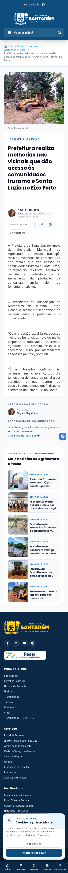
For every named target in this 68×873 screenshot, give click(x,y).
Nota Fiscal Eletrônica (16, 811)
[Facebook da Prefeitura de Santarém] (7, 643)
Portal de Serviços (14, 735)
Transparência (12, 696)
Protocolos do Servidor (16, 767)
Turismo (8, 702)
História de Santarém (15, 686)
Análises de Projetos (15, 777)
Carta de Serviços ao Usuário (20, 751)
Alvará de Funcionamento (18, 746)
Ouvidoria (9, 707)
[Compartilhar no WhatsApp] (33, 224)
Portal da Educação (14, 681)
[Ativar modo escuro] (43, 4)
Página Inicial (16, 46)
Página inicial (11, 675)
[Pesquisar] (59, 32)
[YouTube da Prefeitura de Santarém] (24, 643)
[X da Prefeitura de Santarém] (16, 643)
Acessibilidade (31, 4)
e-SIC (7, 712)
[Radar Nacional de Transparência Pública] (25, 655)
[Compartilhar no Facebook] (41, 224)
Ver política (34, 843)
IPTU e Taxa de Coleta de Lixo (20, 740)
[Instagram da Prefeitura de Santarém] (32, 643)
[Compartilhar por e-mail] (50, 224)
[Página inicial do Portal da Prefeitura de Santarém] (34, 19)
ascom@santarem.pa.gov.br (24, 435)
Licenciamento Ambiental (18, 795)
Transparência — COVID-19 (19, 717)
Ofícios (8, 761)
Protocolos (10, 772)
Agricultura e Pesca (14, 49)
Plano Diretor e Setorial (17, 800)
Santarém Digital (13, 756)
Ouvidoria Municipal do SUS (18, 805)
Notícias (34, 46)
